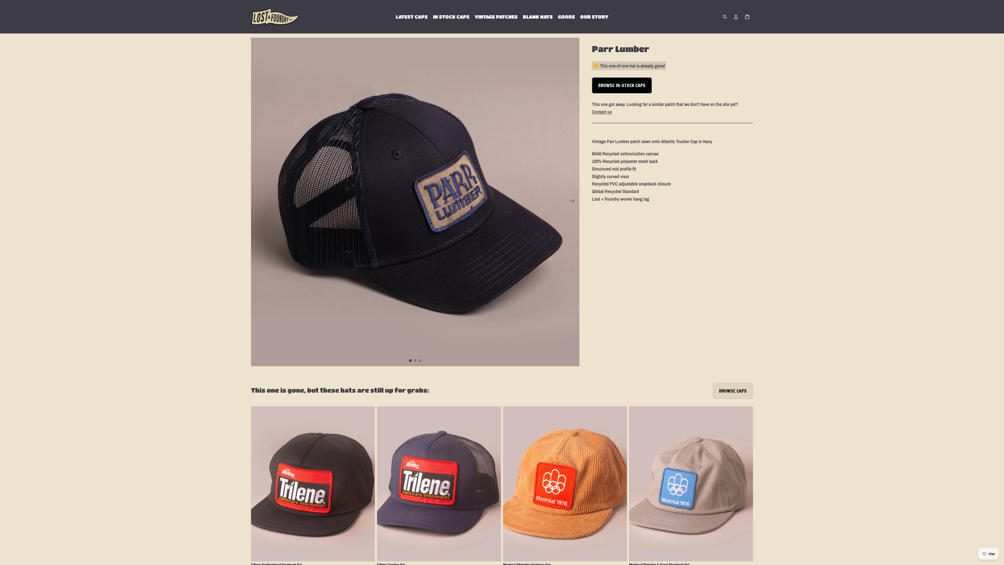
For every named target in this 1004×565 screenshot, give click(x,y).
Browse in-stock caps (622, 85)
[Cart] (747, 16)
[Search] (725, 16)
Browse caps (733, 390)
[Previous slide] (257, 202)
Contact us (602, 112)
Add (371, 553)
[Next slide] (573, 202)
